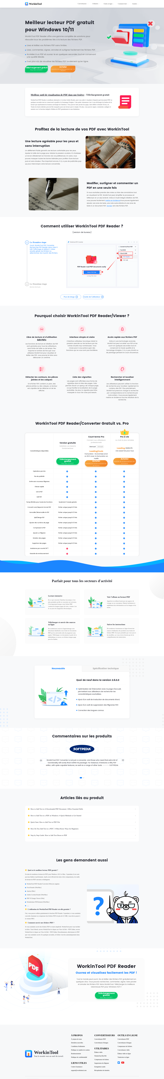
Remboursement (76, 1053)
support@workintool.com (78, 1070)
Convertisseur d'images (101, 1043)
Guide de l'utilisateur (91, 297)
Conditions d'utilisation (78, 1046)
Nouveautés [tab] (58, 668)
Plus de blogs (69, 297)
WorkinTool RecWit (100, 1056)
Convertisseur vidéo (124, 1050)
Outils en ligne (108, 4)
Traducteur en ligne (123, 1057)
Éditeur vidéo (98, 1052)
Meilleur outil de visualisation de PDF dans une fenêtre (57, 95)
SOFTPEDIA (113, 765)
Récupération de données (101, 1070)
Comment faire (122, 4)
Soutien (134, 4)
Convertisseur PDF (100, 1039)
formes (109, 206)
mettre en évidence (112, 200)
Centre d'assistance (76, 1067)
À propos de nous (76, 1039)
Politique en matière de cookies (80, 1050)
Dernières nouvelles (77, 1043)
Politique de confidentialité (79, 1057)
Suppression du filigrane (101, 1063)
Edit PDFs (41, 339)
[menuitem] (83, 4)
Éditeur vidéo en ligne (124, 1053)
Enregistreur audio (99, 1067)
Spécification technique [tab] (106, 668)
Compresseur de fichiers (101, 1059)
